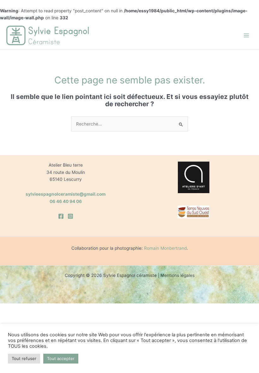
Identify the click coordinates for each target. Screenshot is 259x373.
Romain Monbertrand (165, 248)
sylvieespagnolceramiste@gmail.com (65, 194)
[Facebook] (61, 216)
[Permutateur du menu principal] (246, 35)
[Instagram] (70, 216)
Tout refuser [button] (24, 358)
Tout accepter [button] (61, 358)
